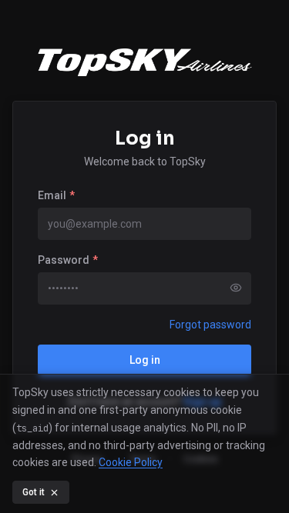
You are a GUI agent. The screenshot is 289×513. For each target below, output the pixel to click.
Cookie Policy (131, 462)
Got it (33, 492)
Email (56, 195)
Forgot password (210, 324)
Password (68, 260)
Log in (144, 360)
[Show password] (236, 287)
